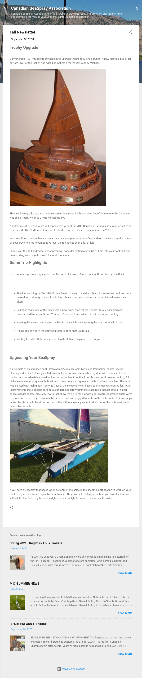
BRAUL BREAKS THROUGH (28, 624)
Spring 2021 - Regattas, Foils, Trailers (36, 543)
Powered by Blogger (73, 669)
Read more (125, 572)
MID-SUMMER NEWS (24, 583)
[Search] (137, 9)
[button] (130, 32)
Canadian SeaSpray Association (41, 8)
